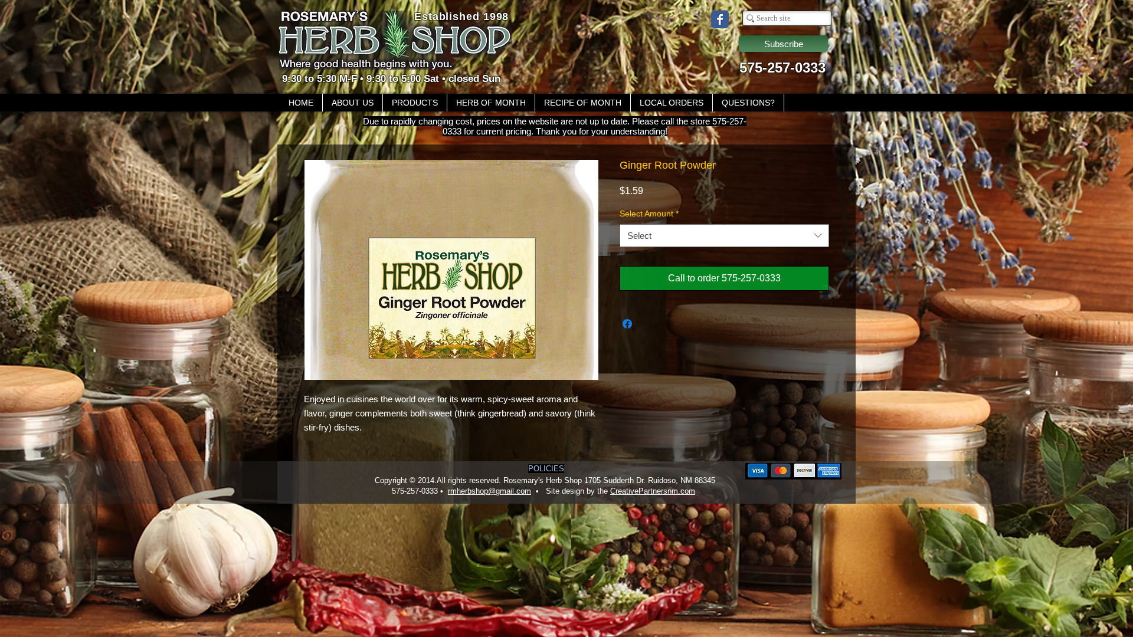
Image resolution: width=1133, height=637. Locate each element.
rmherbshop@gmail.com (489, 491)
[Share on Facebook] (627, 324)
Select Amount (649, 213)
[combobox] (724, 235)
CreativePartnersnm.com (652, 491)
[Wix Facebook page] (720, 19)
